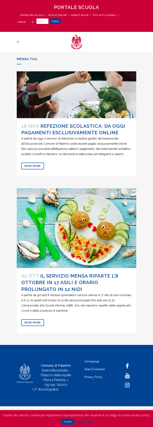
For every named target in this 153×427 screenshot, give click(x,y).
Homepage (91, 361)
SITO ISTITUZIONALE (105, 15)
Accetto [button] (68, 421)
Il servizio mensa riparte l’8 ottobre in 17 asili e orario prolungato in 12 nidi (69, 282)
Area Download (94, 369)
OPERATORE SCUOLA (32, 15)
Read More (33, 166)
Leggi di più (84, 421)
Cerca (55, 21)
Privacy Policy (93, 377)
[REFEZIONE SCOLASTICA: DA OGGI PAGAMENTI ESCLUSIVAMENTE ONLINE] (76, 94)
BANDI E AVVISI (80, 15)
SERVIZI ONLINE (58, 15)
